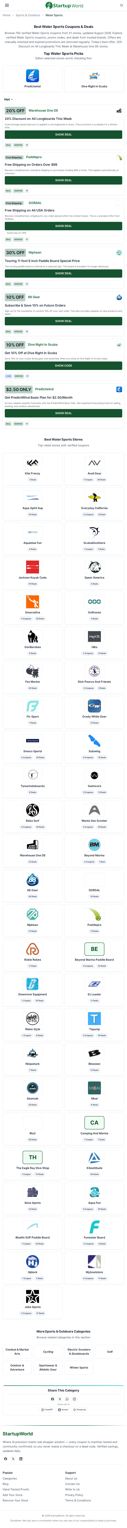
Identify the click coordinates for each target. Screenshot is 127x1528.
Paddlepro (34, 157)
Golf (110, 1351)
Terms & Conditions (78, 1500)
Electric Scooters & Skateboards (79, 1351)
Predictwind (44, 389)
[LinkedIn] (21, 1459)
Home (6, 15)
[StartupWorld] (64, 5)
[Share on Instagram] (74, 1399)
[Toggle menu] (23, 5)
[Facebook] (6, 1459)
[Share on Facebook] (53, 1399)
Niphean (35, 252)
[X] (13, 1459)
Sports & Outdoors (28, 15)
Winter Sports (79, 1367)
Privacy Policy (74, 1495)
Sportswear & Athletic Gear (48, 1367)
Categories (10, 1478)
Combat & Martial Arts (17, 1351)
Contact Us (72, 1484)
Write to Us (72, 1489)
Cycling (48, 1351)
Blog (5, 1484)
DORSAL (35, 203)
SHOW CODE (63, 365)
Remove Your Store (15, 1500)
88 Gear (34, 297)
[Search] (104, 5)
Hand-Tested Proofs (16, 1489)
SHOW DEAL (63, 134)
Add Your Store (12, 1495)
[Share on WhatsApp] (67, 1399)
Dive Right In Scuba (43, 344)
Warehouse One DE (43, 110)
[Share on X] (60, 1399)
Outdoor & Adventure (17, 1367)
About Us (71, 1478)
